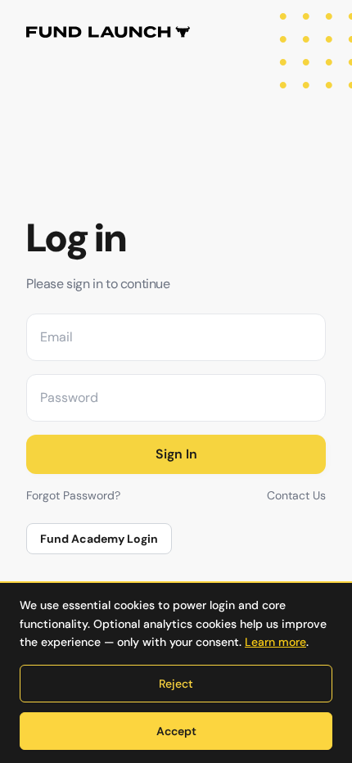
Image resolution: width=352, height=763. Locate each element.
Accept (176, 731)
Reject (176, 683)
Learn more (275, 641)
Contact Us (296, 495)
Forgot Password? (73, 495)
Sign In (176, 454)
